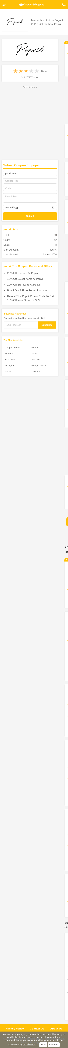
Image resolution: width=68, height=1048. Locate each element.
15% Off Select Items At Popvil (25, 278)
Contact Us (37, 1028)
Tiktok (35, 353)
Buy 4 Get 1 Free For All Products (27, 290)
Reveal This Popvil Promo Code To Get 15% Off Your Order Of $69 (30, 298)
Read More (29, 1044)
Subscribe (47, 325)
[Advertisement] (34, 122)
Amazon (36, 359)
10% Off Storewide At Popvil (23, 284)
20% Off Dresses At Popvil (22, 272)
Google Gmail (39, 365)
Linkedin (36, 371)
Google (35, 347)
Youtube (9, 353)
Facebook (10, 359)
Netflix (8, 371)
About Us (56, 1028)
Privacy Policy (15, 1028)
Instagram (10, 365)
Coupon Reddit (13, 347)
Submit (30, 216)
